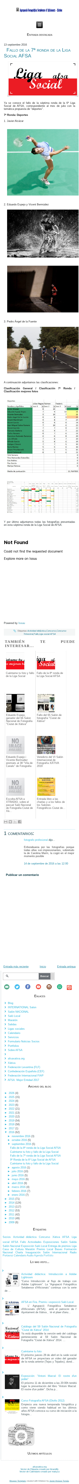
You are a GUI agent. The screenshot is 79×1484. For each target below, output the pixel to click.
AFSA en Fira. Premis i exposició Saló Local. (47, 1302)
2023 (12, 1104)
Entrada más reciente (16, 966)
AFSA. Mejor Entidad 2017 (23, 1079)
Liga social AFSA (47, 634)
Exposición (27, 1246)
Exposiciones (51, 1241)
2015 (12, 1198)
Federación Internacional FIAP (26, 1075)
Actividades (35, 1241)
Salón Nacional (11, 1246)
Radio (73, 1252)
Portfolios (13, 1045)
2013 (12, 1206)
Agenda (38, 1255)
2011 (12, 1214)
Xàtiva (11, 1062)
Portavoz (8, 1255)
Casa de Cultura (13, 1249)
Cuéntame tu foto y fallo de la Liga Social (34, 1151)
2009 (12, 1222)
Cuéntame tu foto (31, 1351)
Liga (74, 1246)
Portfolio (48, 1255)
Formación (70, 1249)
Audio (30, 1255)
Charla (19, 1252)
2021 (12, 1112)
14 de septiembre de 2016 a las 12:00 (46, 863)
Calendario (14, 1033)
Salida (73, 1241)
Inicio (43, 966)
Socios (7, 1236)
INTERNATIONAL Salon (22, 1007)
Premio (41, 1249)
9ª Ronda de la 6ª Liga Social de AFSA (33, 1159)
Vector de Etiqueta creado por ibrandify (39, 1469)
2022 (12, 1108)
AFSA (65, 1236)
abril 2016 (18, 1183)
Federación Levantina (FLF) (24, 1067)
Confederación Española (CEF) (26, 1071)
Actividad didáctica (36, 631)
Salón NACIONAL (18, 1011)
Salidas (12, 1024)
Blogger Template (18, 1481)
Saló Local (14, 1015)
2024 (12, 1100)
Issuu (21, 623)
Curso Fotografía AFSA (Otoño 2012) (42, 1400)
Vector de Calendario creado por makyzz (39, 1471)
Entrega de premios (59, 1246)
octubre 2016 (20, 1140)
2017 (12, 1128)
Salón (64, 1241)
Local (50, 1249)
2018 (12, 1124)
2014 (12, 1202)
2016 (12, 1132)
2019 (12, 1120)
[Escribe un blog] (10, 822)
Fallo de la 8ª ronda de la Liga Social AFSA (35, 1147)
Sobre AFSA (15, 1050)
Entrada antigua (66, 966)
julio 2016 (18, 1171)
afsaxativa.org (16, 1058)
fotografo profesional (36, 839)
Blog (10, 1003)
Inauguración (33, 1252)
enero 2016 (19, 1194)
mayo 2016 (19, 1179)
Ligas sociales (16, 1028)
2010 (12, 1218)
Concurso (51, 631)
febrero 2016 (19, 1190)
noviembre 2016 (21, 1136)
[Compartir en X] (15, 822)
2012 (12, 1210)
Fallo (36, 634)
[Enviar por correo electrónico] (6, 822)
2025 (12, 1097)
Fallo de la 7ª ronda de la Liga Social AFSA (35, 1155)
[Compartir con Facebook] (20, 822)
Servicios (13, 1037)
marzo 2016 (19, 1186)
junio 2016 (18, 1175)
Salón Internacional (55, 1252)
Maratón (12, 1020)
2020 (12, 1116)
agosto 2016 (19, 1167)
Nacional (8, 1252)
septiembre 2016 (22, 1144)
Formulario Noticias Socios (24, 1041)
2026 (12, 1093)
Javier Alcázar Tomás (59, 1481)
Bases (58, 1249)
